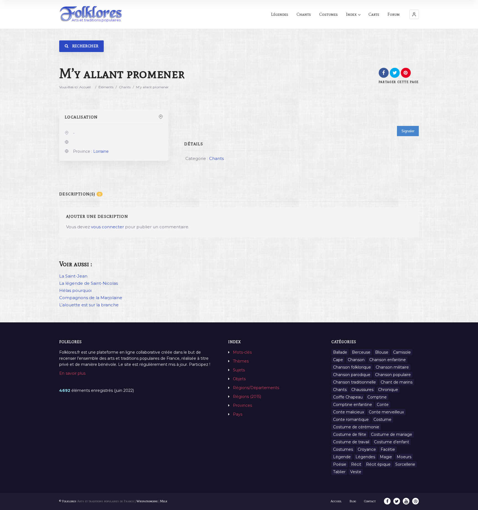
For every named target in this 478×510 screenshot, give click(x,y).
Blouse (381, 352)
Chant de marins (396, 382)
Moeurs (404, 456)
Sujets (239, 369)
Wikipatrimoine (147, 501)
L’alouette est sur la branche (89, 304)
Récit (356, 464)
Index (351, 14)
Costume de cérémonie (356, 426)
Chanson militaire (392, 367)
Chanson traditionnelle (354, 382)
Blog (352, 501)
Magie (386, 456)
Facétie (388, 449)
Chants (304, 14)
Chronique (388, 389)
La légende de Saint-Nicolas (88, 283)
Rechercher (84, 46)
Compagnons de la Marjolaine (90, 297)
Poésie (339, 464)
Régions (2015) (247, 396)
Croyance (367, 449)
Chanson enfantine (387, 359)
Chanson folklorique (352, 367)
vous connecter (107, 226)
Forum (394, 14)
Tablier (339, 471)
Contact (370, 501)
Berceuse (361, 352)
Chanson (356, 359)
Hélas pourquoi (75, 290)
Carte (373, 14)
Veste (355, 471)
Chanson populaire (393, 374)
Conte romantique (351, 419)
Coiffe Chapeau (348, 397)
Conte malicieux (348, 412)
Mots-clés (242, 352)
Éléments (105, 87)
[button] (414, 14)
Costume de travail (351, 441)
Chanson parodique (351, 374)
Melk (163, 501)
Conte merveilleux (386, 412)
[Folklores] (91, 14)
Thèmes (241, 361)
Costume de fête (349, 434)
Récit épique (378, 464)
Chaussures (362, 389)
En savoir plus (72, 373)
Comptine (377, 397)
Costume (382, 419)
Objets (239, 378)
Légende (342, 456)
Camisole (402, 352)
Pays (237, 414)
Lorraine (101, 151)
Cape (338, 359)
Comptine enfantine (352, 404)
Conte (383, 404)
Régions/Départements (256, 387)
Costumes (328, 14)
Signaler (407, 131)
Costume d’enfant (391, 441)
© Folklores (67, 501)
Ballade (340, 352)
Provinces (242, 405)
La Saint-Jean (73, 276)
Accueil (85, 87)
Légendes (279, 14)
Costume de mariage (391, 434)
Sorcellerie (405, 464)
